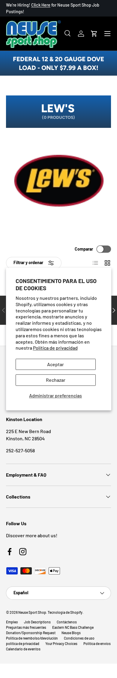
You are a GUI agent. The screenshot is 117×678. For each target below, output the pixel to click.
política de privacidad (22, 643)
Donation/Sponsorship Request (31, 633)
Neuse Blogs (71, 633)
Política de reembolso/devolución (32, 638)
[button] (94, 33)
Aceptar (55, 364)
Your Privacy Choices (61, 643)
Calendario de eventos (23, 649)
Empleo (12, 622)
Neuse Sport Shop (32, 612)
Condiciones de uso (79, 638)
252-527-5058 (20, 450)
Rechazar (55, 380)
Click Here (40, 5)
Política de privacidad (55, 348)
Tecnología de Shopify (65, 612)
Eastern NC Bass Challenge (73, 627)
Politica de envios (97, 643)
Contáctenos (67, 622)
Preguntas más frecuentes (26, 627)
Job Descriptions (37, 622)
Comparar (84, 249)
